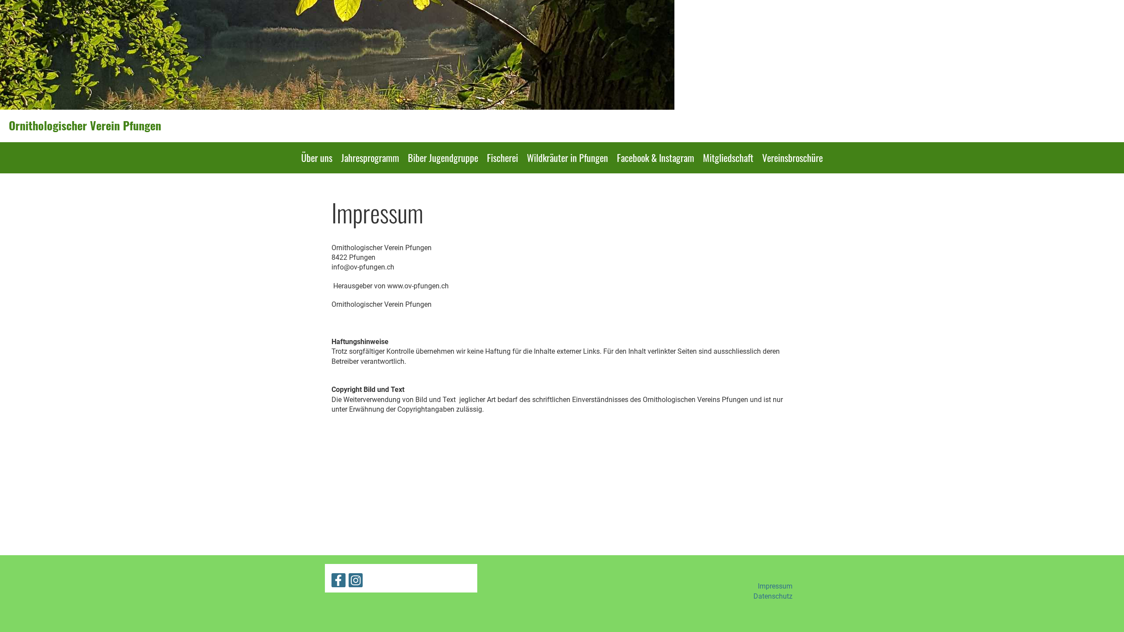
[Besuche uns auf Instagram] (356, 582)
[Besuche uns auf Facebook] (338, 582)
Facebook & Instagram (655, 158)
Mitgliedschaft (728, 158)
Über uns (316, 158)
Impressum (775, 586)
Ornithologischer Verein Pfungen (85, 125)
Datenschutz (773, 596)
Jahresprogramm (370, 158)
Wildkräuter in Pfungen (567, 158)
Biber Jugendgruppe (443, 158)
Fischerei (502, 158)
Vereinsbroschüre (792, 158)
